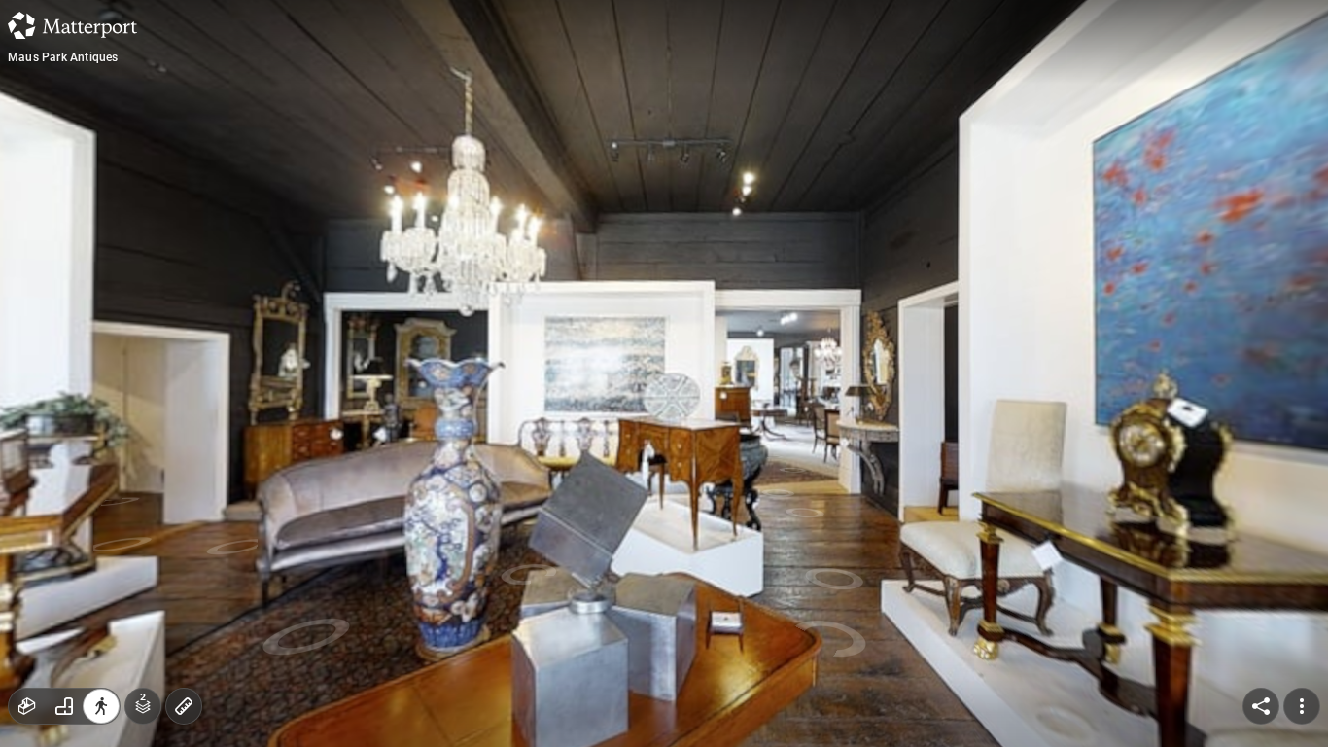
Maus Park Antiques (63, 57)
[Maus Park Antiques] (664, 373)
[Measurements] (183, 706)
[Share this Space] (1260, 706)
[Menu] (1301, 706)
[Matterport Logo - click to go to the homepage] (72, 25)
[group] (64, 706)
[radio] (27, 706)
